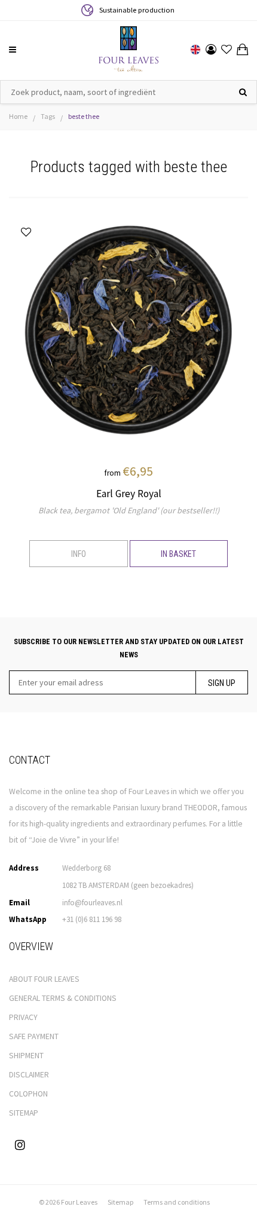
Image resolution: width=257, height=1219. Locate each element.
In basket (178, 554)
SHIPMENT (26, 1055)
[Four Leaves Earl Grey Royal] (128, 331)
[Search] (243, 92)
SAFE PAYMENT (34, 1036)
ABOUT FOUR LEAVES (44, 979)
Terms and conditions (176, 1201)
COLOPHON (28, 1094)
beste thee (83, 116)
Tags (48, 116)
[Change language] (195, 49)
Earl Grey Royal (128, 493)
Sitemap (120, 1201)
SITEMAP (23, 1113)
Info (78, 554)
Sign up (221, 683)
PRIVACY (23, 1017)
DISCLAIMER (29, 1075)
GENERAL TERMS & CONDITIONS (63, 998)
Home (18, 116)
